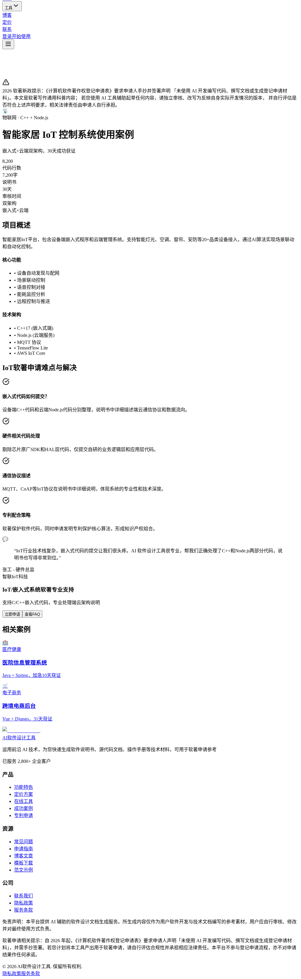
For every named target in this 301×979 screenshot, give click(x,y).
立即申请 (12, 614)
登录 (7, 36)
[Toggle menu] (8, 44)
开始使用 (21, 36)
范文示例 (23, 869)
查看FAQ (32, 614)
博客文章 (23, 855)
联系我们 (23, 895)
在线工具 (23, 801)
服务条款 (23, 909)
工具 (8, 8)
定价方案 (23, 794)
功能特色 (23, 787)
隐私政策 (23, 902)
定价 (7, 22)
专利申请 (23, 815)
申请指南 (23, 848)
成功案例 (23, 808)
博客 (7, 15)
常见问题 (23, 841)
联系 (7, 29)
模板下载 (23, 862)
